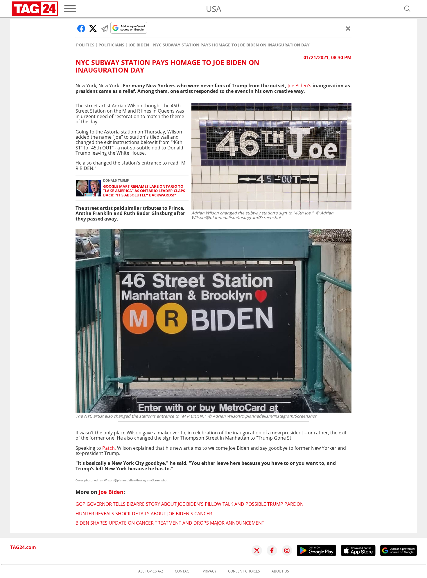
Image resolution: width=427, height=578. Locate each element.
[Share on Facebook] (81, 28)
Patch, (109, 448)
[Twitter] (257, 550)
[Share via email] (104, 28)
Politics (85, 45)
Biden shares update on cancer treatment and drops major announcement (170, 523)
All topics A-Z (150, 571)
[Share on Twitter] (93, 28)
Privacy (209, 571)
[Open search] (407, 8)
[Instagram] (287, 550)
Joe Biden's (299, 85)
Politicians (111, 45)
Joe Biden (138, 45)
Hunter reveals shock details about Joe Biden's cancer (144, 513)
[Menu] (70, 8)
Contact (183, 571)
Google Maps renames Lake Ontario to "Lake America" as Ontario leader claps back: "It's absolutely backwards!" (144, 191)
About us (280, 571)
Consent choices (244, 571)
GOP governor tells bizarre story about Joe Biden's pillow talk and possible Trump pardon (190, 504)
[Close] (348, 28)
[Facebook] (272, 550)
